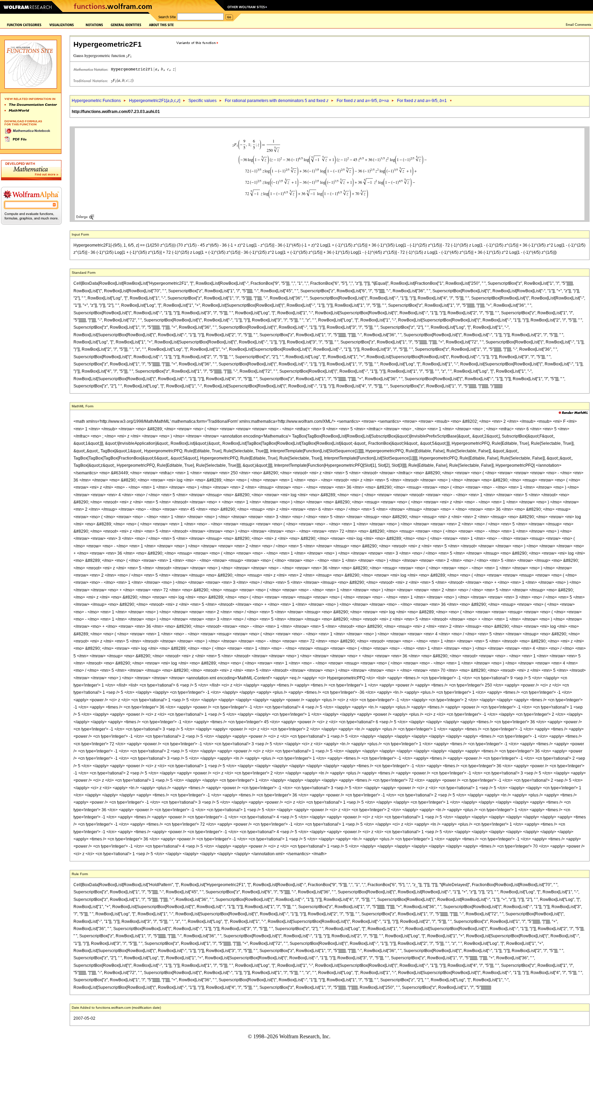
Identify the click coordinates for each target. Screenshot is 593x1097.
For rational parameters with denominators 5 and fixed (276, 100)
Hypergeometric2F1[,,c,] (154, 100)
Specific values (202, 100)
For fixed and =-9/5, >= (363, 100)
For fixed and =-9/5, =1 (422, 100)
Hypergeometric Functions (96, 100)
